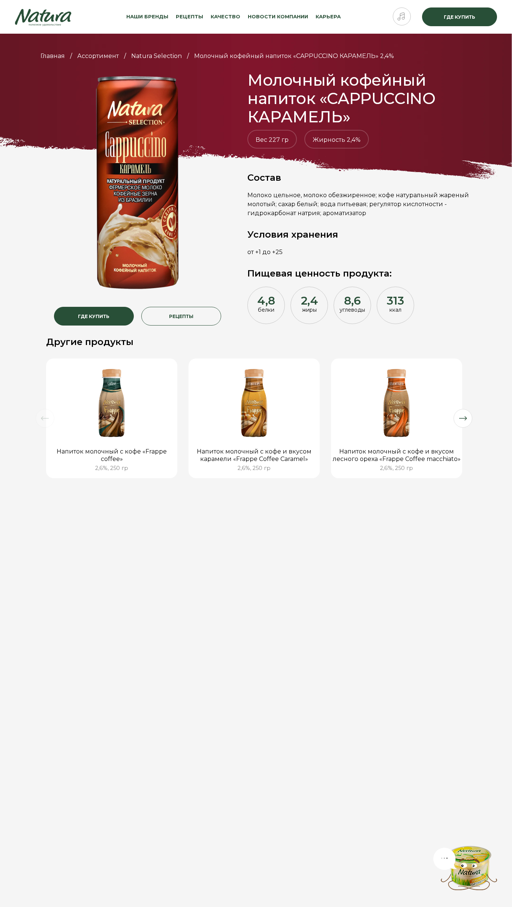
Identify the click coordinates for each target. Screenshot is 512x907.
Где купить (459, 17)
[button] (45, 418)
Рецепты (189, 16)
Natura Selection (156, 55)
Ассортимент (98, 55)
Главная (52, 55)
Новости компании (278, 16)
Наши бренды (147, 16)
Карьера (328, 16)
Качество (225, 16)
